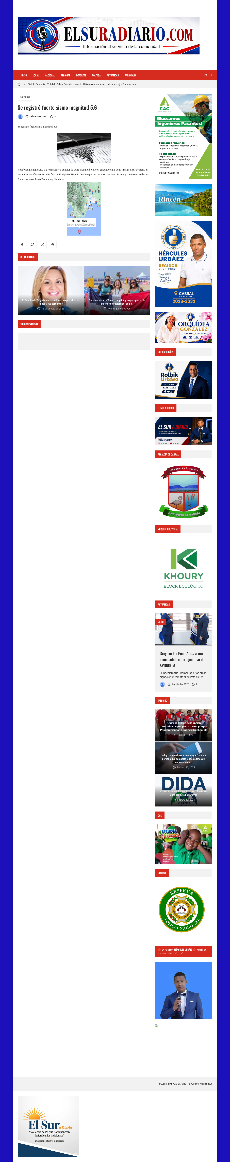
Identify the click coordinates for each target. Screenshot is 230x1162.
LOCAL (36, 75)
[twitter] (32, 244)
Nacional (25, 96)
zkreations (180, 1084)
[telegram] (52, 244)
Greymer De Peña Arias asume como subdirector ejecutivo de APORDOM (182, 659)
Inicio (24, 75)
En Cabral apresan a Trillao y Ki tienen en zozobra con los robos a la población (68, 84)
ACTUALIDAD (113, 75)
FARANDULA (130, 75)
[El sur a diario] (20, 116)
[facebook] (22, 244)
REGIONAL (65, 75)
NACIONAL (50, 75)
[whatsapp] (42, 244)
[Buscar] (210, 75)
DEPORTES (81, 75)
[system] (205, 75)
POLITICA (96, 75)
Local (161, 621)
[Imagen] (183, 629)
